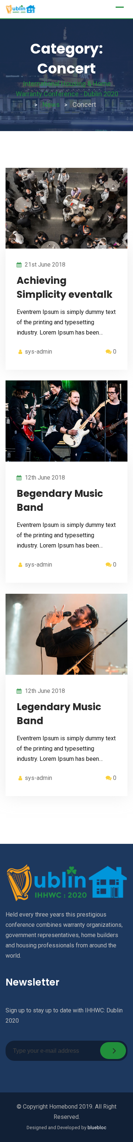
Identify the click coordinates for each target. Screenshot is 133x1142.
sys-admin (38, 351)
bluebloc (97, 1127)
